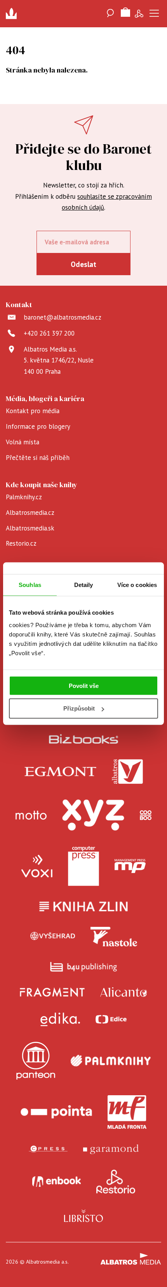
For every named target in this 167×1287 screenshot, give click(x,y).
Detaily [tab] (83, 585)
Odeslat (83, 264)
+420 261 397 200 (49, 333)
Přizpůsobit (79, 708)
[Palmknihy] (110, 1060)
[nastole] (114, 936)
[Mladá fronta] (127, 1112)
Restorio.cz (21, 543)
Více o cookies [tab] (137, 585)
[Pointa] (56, 1112)
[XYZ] (93, 815)
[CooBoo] (145, 815)
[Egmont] (60, 771)
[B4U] (83, 966)
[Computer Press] (83, 866)
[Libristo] (83, 1215)
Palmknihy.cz (24, 497)
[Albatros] (127, 771)
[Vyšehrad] (53, 936)
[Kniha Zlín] (83, 906)
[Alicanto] (123, 992)
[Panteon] (36, 1060)
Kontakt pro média (32, 411)
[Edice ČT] (111, 1019)
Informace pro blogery (38, 426)
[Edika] (60, 1019)
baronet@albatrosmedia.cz (62, 317)
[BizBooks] (83, 738)
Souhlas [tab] (30, 585)
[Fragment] (52, 992)
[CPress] (48, 1149)
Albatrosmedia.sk (30, 528)
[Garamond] (110, 1149)
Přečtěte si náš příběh (38, 457)
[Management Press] (130, 866)
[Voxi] (37, 866)
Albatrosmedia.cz (30, 512)
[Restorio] (116, 1182)
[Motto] (31, 815)
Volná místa (22, 442)
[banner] (13, 13)
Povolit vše (84, 685)
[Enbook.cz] (56, 1182)
